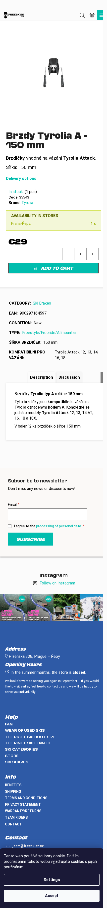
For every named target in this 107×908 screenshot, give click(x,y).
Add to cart (57, 268)
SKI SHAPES (16, 762)
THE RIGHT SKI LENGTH (27, 743)
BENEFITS (13, 785)
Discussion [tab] (69, 377)
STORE (12, 756)
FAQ (9, 724)
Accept (51, 895)
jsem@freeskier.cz (28, 846)
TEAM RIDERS (16, 817)
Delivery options (21, 178)
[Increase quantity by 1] (92, 254)
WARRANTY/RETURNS (23, 811)
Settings (52, 879)
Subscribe (30, 539)
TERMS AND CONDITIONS (26, 798)
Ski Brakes (42, 303)
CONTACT (13, 824)
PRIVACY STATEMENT (23, 804)
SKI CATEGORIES (21, 749)
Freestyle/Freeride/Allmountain (49, 332)
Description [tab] (41, 377)
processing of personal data (58, 526)
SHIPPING (13, 792)
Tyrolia (27, 202)
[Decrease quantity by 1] (68, 254)
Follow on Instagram (57, 583)
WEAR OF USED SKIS (25, 730)
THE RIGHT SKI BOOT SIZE (30, 737)
